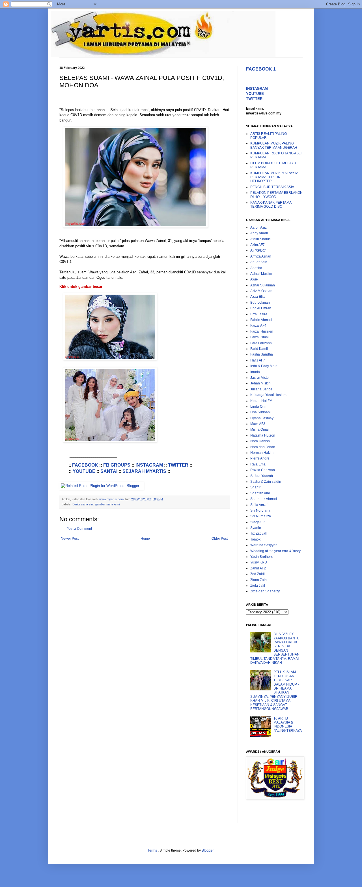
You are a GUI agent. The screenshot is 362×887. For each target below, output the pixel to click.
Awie (254, 279)
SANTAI (108, 471)
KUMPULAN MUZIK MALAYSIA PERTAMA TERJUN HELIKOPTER (274, 177)
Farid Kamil (259, 349)
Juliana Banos (261, 389)
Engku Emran (260, 308)
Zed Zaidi (257, 574)
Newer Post (70, 539)
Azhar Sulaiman (262, 285)
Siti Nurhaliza (260, 516)
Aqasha (256, 268)
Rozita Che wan (262, 470)
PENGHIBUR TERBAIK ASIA (272, 187)
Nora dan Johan (262, 447)
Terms (153, 850)
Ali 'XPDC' (258, 250)
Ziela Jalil (257, 586)
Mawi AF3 (257, 424)
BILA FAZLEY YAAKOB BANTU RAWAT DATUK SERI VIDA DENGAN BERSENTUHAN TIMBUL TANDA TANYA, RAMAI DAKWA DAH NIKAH (274, 648)
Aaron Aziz (258, 227)
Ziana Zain (258, 580)
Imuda (255, 372)
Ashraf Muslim (261, 274)
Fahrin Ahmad (261, 320)
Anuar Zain (258, 262)
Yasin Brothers (261, 557)
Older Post (220, 539)
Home (145, 539)
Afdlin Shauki (260, 239)
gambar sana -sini (107, 504)
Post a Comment (79, 529)
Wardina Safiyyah (263, 545)
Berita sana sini (82, 504)
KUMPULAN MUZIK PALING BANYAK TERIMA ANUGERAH (273, 145)
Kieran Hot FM (261, 401)
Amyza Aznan (260, 256)
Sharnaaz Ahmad (263, 499)
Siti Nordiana (260, 510)
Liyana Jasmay (261, 418)
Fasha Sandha (261, 354)
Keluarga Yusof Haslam (268, 395)
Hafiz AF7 (257, 360)
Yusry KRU (258, 562)
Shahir (255, 487)
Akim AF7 (257, 245)
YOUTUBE (84, 471)
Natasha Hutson (262, 435)
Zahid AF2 (258, 568)
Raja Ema (258, 464)
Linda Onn (258, 407)
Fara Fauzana (261, 343)
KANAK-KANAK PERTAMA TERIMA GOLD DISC (270, 205)
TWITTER (178, 465)
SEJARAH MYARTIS (144, 471)
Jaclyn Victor (260, 378)
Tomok (255, 539)
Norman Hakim (261, 453)
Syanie (255, 528)
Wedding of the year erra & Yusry (275, 551)
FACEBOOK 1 (261, 69)
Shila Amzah (260, 505)
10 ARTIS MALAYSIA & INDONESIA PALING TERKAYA (287, 724)
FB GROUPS (116, 465)
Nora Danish (260, 441)
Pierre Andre (260, 458)
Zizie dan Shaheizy (265, 591)
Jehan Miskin (260, 383)
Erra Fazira (258, 314)
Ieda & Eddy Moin (263, 366)
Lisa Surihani (260, 412)
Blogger (208, 850)
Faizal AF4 (258, 325)
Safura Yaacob (261, 476)
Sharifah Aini (260, 493)
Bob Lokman (260, 303)
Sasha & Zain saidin (265, 482)
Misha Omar (259, 429)
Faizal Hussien (261, 331)
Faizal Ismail (260, 337)
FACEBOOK (85, 465)
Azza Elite (258, 297)
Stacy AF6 (258, 522)
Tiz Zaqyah (258, 533)
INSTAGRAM (149, 465)
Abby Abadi (259, 233)
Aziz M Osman (261, 291)
